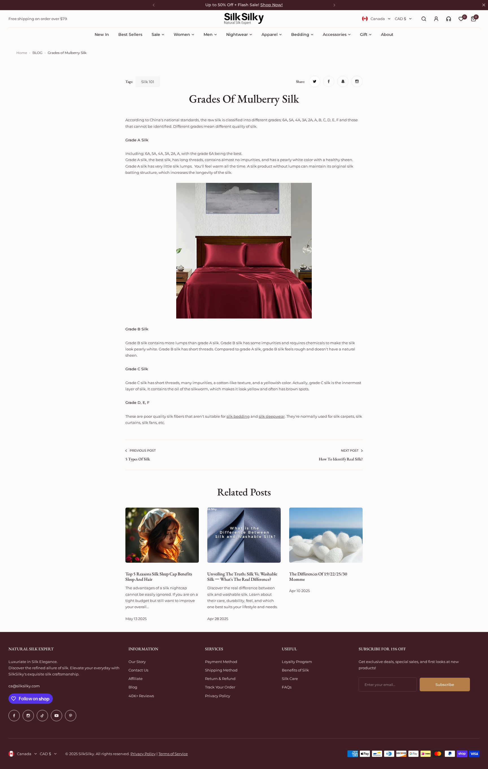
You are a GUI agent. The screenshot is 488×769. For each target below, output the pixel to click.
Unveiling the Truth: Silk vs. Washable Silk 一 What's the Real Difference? (242, 576)
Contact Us (138, 670)
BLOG (37, 53)
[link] (448, 18)
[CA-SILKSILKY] (244, 19)
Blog (132, 687)
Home (21, 53)
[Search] (423, 18)
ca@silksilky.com (24, 686)
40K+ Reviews (141, 696)
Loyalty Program (297, 661)
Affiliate (135, 678)
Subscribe (444, 684)
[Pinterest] (70, 715)
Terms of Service (173, 753)
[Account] (436, 18)
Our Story (137, 661)
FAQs (286, 687)
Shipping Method (221, 670)
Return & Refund (220, 678)
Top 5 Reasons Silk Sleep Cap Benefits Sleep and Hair (158, 576)
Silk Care (290, 678)
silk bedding (238, 416)
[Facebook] (14, 715)
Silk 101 (147, 81)
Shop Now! (271, 5)
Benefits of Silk (295, 670)
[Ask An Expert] (448, 18)
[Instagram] (28, 715)
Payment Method (221, 661)
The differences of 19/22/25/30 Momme (318, 576)
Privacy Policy (217, 696)
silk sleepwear (272, 416)
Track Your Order (220, 687)
